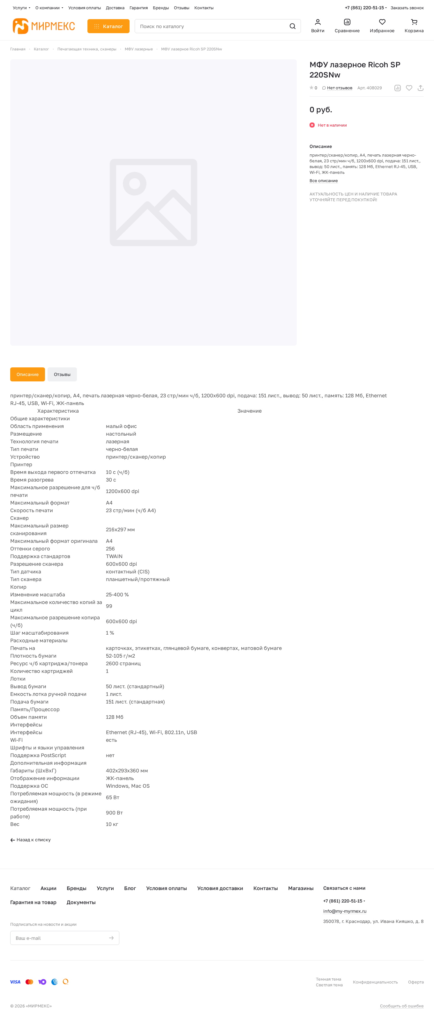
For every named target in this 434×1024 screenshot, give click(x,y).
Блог (130, 888)
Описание (28, 374)
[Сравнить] (397, 88)
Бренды (76, 888)
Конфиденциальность (375, 981)
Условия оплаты (166, 888)
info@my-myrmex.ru (344, 911)
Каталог (20, 888)
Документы (81, 902)
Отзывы (62, 374)
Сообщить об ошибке (402, 1005)
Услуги (105, 888)
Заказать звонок (407, 7)
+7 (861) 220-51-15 (364, 7)
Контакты (265, 888)
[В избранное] (409, 88)
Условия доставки (220, 888)
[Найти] (293, 26)
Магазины (301, 888)
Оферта (416, 981)
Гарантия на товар (33, 902)
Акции (48, 888)
